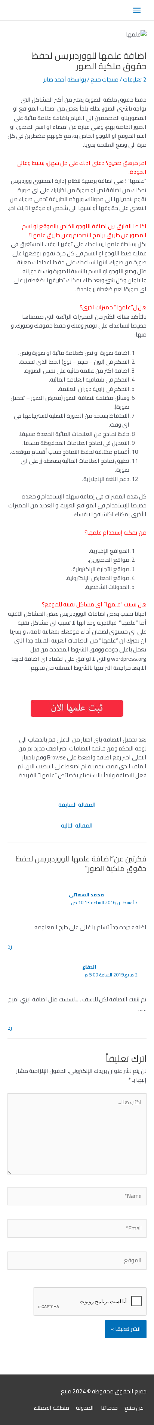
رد (9, 946)
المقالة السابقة (77, 804)
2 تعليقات (135, 79)
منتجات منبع (104, 79)
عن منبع (134, 1407)
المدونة (85, 1407)
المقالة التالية (77, 825)
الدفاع (89, 966)
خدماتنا (109, 1407)
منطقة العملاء (51, 1407)
